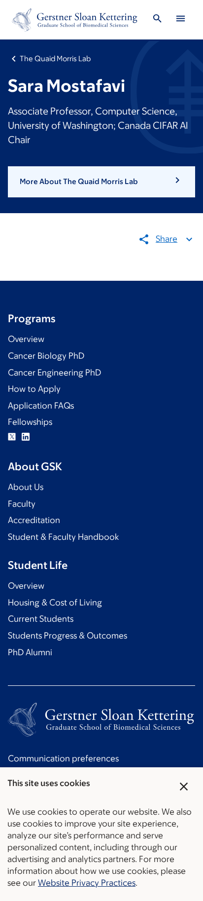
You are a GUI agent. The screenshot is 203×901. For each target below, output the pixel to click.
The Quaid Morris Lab (55, 58)
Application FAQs (41, 406)
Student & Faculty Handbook (63, 537)
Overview (26, 339)
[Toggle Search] (157, 20)
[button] (101, 181)
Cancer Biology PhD (46, 356)
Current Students (40, 619)
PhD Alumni (30, 652)
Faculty (21, 504)
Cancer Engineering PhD (54, 372)
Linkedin (26, 437)
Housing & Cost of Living (55, 602)
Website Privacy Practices (86, 883)
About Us (25, 487)
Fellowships (30, 422)
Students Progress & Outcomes (67, 635)
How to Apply (34, 389)
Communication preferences (63, 758)
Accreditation (34, 520)
